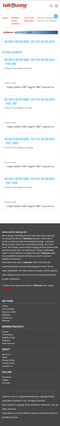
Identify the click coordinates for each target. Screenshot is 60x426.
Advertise (6, 314)
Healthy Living (8, 337)
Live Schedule (8, 309)
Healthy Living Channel (15, 20)
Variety (5, 331)
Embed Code (10, 83)
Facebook (6, 377)
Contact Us (7, 317)
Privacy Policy (8, 360)
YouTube (6, 383)
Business (6, 340)
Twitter (5, 380)
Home (5, 17)
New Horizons (8, 343)
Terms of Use (8, 363)
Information (7, 334)
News (4, 357)
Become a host (9, 312)
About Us (6, 354)
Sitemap (5, 320)
